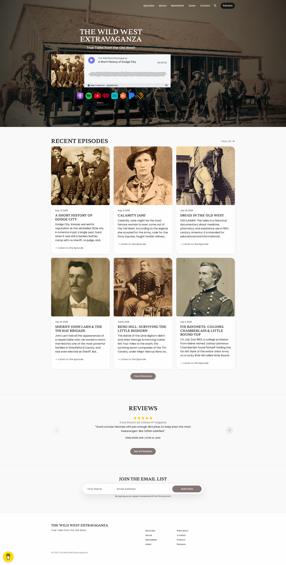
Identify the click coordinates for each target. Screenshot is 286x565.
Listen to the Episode (70, 248)
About (162, 5)
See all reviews (143, 451)
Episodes (148, 5)
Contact (205, 5)
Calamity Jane (132, 215)
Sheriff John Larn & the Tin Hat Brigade (78, 328)
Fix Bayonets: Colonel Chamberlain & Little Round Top (202, 330)
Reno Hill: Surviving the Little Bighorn (142, 328)
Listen (192, 5)
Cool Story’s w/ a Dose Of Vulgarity (143, 422)
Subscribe (187, 489)
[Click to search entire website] (215, 6)
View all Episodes (143, 376)
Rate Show (182, 530)
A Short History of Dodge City (74, 217)
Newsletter (177, 5)
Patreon (228, 5)
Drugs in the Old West (202, 215)
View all (226, 141)
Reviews (181, 544)
